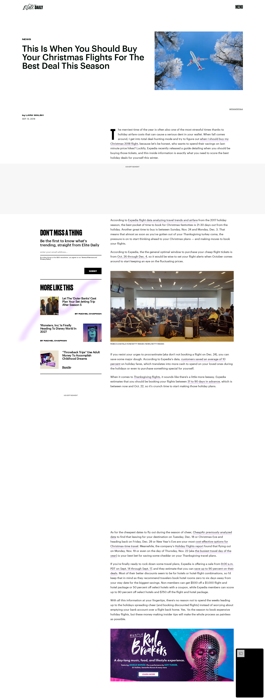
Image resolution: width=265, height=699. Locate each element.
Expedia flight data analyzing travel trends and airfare (163, 220)
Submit (93, 271)
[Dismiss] (260, 651)
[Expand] (239, 651)
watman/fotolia (236, 109)
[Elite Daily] (33, 7)
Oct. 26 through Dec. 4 (132, 256)
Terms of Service (88, 257)
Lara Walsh (35, 115)
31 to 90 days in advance (204, 381)
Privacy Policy (45, 259)
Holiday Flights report (189, 546)
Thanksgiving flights (147, 376)
